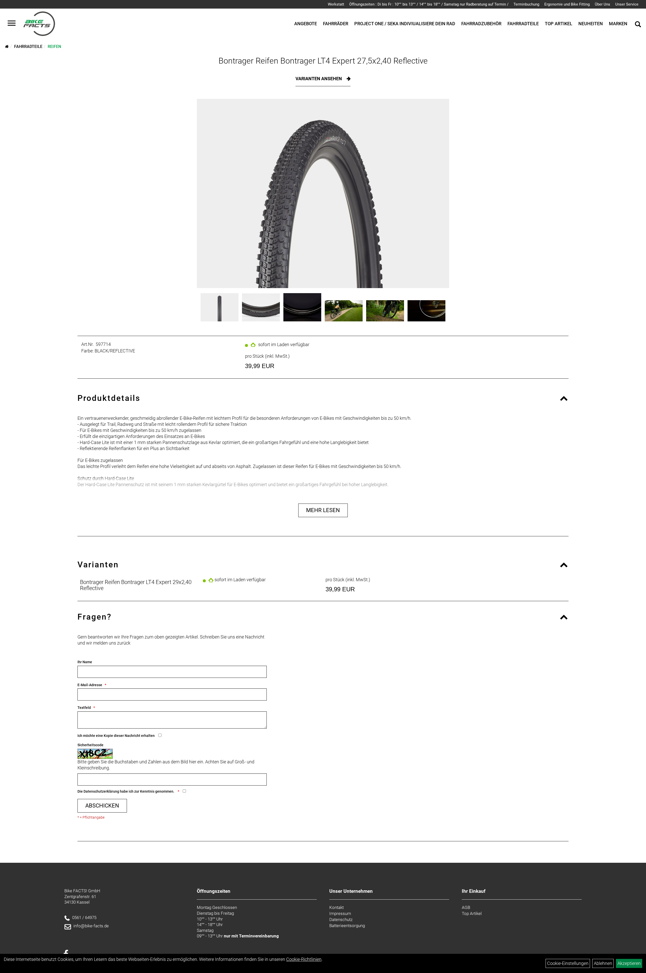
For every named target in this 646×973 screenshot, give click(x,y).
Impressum (340, 913)
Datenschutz (341, 919)
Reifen (54, 46)
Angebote (305, 23)
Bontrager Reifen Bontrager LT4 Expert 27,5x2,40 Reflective (323, 61)
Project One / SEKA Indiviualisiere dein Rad (404, 23)
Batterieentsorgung (347, 925)
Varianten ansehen (319, 78)
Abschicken (102, 805)
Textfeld (84, 708)
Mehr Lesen (323, 510)
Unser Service (626, 4)
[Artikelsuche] (638, 25)
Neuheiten (590, 23)
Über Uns (602, 4)
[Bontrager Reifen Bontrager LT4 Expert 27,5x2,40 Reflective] (323, 193)
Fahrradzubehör (481, 23)
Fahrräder (335, 23)
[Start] (7, 46)
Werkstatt (336, 4)
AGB (466, 907)
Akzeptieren (629, 963)
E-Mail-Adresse (89, 685)
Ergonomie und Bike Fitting (567, 4)
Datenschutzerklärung (101, 791)
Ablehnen (603, 963)
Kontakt (336, 907)
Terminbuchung (526, 4)
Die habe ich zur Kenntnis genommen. (126, 791)
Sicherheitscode (90, 745)
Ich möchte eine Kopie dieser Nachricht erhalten (116, 736)
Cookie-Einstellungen (567, 963)
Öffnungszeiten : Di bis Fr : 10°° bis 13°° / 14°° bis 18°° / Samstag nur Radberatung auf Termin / (428, 4)
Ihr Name (84, 662)
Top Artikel (558, 23)
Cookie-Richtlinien (303, 959)
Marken (618, 23)
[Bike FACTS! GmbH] (39, 23)
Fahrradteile (523, 23)
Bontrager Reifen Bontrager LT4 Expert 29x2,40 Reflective (136, 585)
